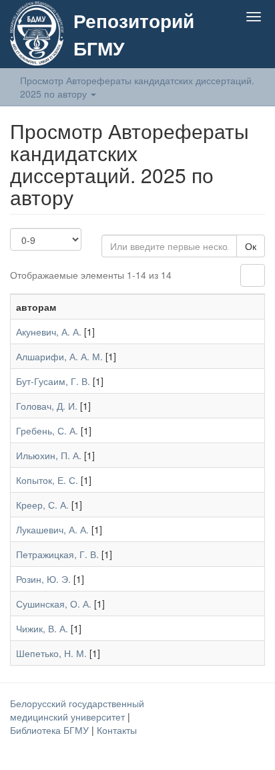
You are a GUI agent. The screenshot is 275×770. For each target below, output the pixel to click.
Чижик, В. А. (42, 628)
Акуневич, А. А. (48, 331)
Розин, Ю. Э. (43, 579)
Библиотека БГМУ (50, 730)
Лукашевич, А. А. (52, 529)
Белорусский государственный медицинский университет (77, 709)
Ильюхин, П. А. (48, 455)
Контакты (117, 730)
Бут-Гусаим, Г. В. (53, 381)
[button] (227, 48)
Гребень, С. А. (47, 430)
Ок (250, 246)
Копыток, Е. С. (47, 480)
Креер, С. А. (42, 504)
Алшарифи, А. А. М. (59, 356)
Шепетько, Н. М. (51, 653)
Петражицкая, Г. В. (57, 554)
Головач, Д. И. (46, 405)
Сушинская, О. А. (53, 603)
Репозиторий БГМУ (133, 34)
